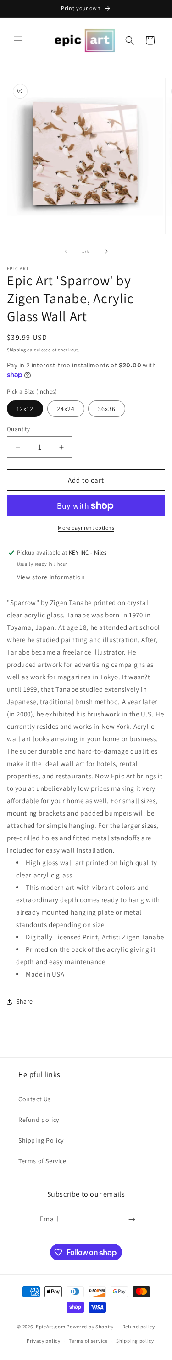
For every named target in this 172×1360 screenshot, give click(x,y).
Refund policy (38, 1120)
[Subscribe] (132, 1219)
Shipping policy (135, 1341)
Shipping (16, 350)
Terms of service (88, 1341)
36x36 (107, 409)
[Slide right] (106, 251)
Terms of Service (42, 1161)
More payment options (86, 527)
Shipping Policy (41, 1140)
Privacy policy (44, 1341)
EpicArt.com (51, 1326)
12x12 (25, 409)
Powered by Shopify (90, 1326)
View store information (51, 577)
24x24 (66, 409)
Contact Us (34, 1099)
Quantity (18, 429)
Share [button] (24, 1001)
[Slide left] (66, 251)
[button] (18, 40)
